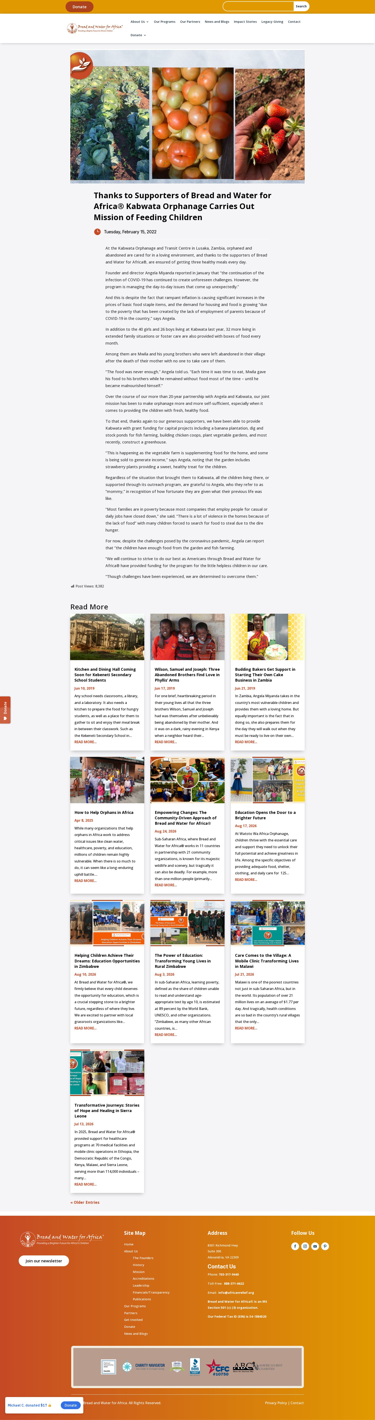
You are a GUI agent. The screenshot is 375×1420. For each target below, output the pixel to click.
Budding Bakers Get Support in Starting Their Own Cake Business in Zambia (265, 675)
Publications (142, 1299)
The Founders (143, 1258)
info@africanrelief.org (236, 1293)
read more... (85, 741)
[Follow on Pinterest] (325, 1246)
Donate (79, 6)
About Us (138, 22)
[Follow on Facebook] (295, 1246)
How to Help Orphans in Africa (103, 812)
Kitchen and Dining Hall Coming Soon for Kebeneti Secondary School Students (105, 675)
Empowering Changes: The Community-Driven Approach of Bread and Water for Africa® (186, 818)
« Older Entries (84, 1202)
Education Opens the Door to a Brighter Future (265, 815)
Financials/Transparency (151, 1292)
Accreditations (143, 1278)
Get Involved (133, 1320)
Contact (294, 22)
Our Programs (164, 22)
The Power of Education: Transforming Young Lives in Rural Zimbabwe (183, 961)
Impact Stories (245, 22)
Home (128, 1244)
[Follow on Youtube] (315, 1246)
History (138, 1265)
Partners (130, 1313)
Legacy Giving (272, 22)
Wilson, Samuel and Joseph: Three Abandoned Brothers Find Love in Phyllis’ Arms (187, 675)
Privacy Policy (276, 1402)
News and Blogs (217, 22)
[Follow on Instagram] (305, 1246)
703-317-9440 (228, 1274)
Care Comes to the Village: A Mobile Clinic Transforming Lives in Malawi (267, 961)
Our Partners (190, 22)
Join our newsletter (44, 1260)
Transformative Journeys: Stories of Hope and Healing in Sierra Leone (106, 1111)
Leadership (141, 1285)
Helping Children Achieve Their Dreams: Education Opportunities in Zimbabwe (107, 961)
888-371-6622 (234, 1283)
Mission (139, 1272)
